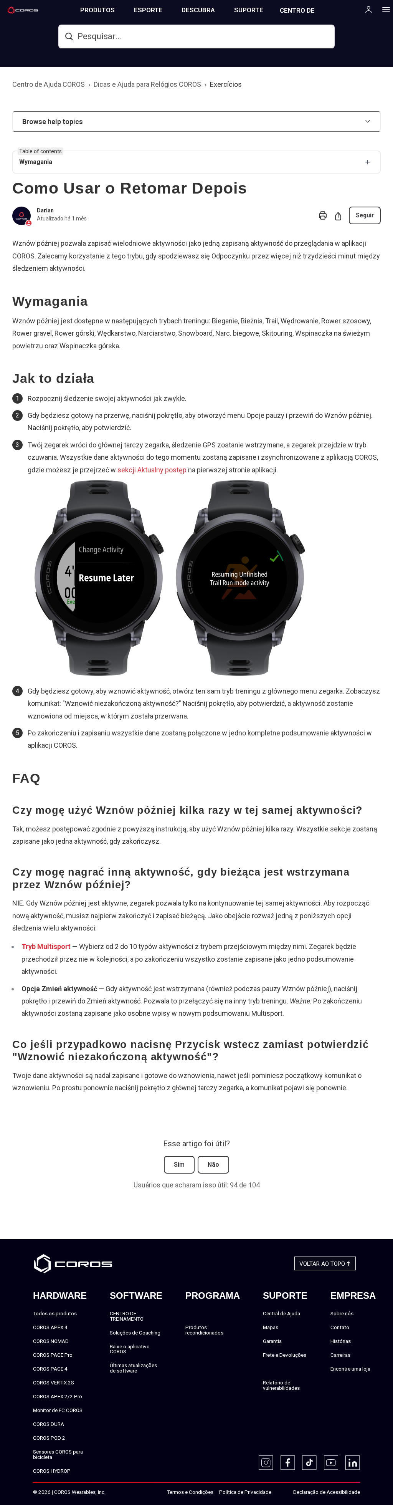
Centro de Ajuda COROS (48, 84)
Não (213, 1164)
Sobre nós (341, 1313)
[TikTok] (309, 1462)
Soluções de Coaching (135, 1332)
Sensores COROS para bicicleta (58, 1454)
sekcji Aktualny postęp (152, 470)
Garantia (272, 1341)
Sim (179, 1164)
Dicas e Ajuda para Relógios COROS (147, 84)
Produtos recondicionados (204, 1330)
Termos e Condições (190, 1492)
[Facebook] (288, 1462)
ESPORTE (148, 10)
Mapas (270, 1327)
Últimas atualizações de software (133, 1368)
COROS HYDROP (52, 1471)
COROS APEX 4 (50, 1327)
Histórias (340, 1341)
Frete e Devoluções (284, 1355)
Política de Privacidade (245, 1492)
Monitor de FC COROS (58, 1410)
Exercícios (226, 84)
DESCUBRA (198, 10)
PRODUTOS (97, 10)
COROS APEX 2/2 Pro (57, 1396)
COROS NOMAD (51, 1341)
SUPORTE (248, 10)
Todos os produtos (55, 1313)
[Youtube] (331, 1462)
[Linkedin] (352, 1462)
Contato (339, 1327)
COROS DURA (48, 1424)
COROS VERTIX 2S (53, 1382)
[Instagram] (266, 1462)
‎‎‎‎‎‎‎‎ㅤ (279, 1492)
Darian (45, 210)
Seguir (365, 215)
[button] (196, 121)
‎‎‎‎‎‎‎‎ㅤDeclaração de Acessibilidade (326, 1492)
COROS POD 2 (49, 1438)
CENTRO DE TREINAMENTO (302, 13)
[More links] (384, 9)
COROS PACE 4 (50, 1369)
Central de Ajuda (281, 1313)
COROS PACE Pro (53, 1355)
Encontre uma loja (350, 1369)
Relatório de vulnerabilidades (281, 1385)
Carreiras (340, 1355)
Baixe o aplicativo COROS (130, 1349)
